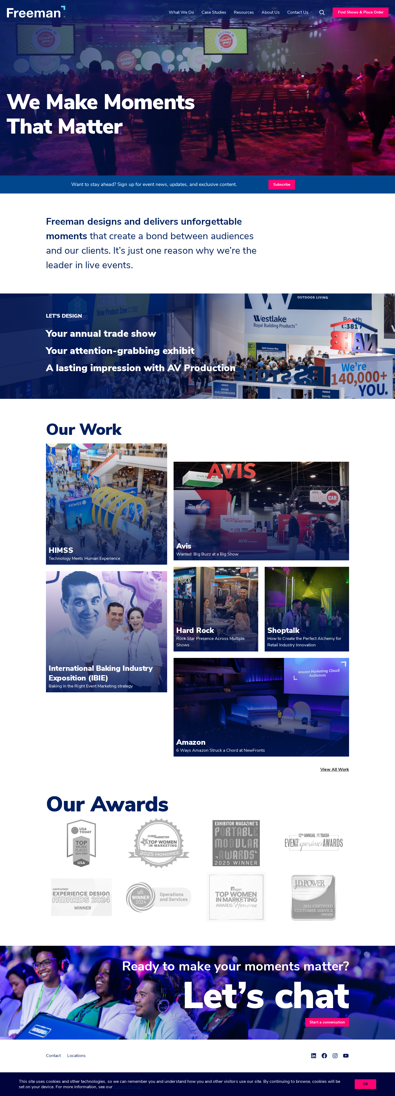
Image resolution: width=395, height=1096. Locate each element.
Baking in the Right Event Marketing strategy (91, 686)
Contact (53, 1056)
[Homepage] (36, 11)
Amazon (190, 742)
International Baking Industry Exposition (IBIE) (101, 673)
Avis (183, 546)
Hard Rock (195, 630)
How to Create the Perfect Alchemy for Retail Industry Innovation (304, 642)
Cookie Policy (126, 1087)
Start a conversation (327, 1022)
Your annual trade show (101, 334)
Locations (76, 1056)
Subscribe (281, 184)
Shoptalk (283, 630)
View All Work (334, 769)
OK (365, 1084)
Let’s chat (265, 995)
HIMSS (61, 550)
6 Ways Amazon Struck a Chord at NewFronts (220, 750)
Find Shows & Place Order (360, 12)
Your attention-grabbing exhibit (120, 351)
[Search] (322, 12)
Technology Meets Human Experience (84, 558)
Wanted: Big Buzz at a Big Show (207, 554)
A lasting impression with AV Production (141, 368)
